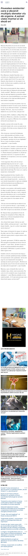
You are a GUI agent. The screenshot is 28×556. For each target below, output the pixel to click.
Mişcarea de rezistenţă (14, 2)
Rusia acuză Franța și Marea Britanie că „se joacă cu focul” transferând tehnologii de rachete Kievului (11, 496)
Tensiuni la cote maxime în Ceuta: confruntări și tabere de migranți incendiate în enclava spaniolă (11, 502)
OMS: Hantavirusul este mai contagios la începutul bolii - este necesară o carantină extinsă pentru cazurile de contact (14, 479)
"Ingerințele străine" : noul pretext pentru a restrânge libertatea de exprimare (12, 520)
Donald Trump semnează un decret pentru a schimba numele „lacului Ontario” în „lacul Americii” (14, 489)
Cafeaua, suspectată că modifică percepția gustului (11, 545)
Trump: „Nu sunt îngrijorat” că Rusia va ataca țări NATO (10, 515)
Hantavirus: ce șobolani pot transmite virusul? (13, 412)
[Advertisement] (14, 295)
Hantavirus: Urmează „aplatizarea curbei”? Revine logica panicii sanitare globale (13, 433)
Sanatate (12, 349)
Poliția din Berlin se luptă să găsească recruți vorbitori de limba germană (12, 540)
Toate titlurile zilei (5, 549)
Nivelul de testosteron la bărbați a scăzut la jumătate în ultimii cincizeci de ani (14, 391)
